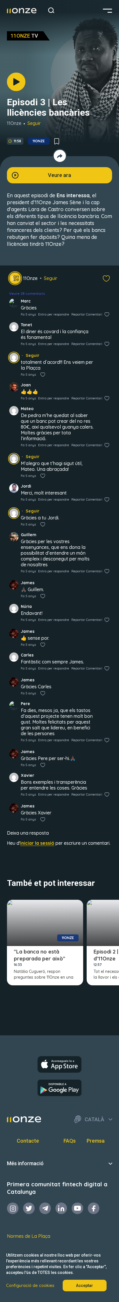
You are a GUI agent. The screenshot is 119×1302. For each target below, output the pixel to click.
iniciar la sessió (37, 843)
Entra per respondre (53, 314)
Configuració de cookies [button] (30, 1285)
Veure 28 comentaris (27, 293)
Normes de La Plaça (28, 1236)
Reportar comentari (86, 314)
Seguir (34, 123)
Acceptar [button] (84, 1285)
